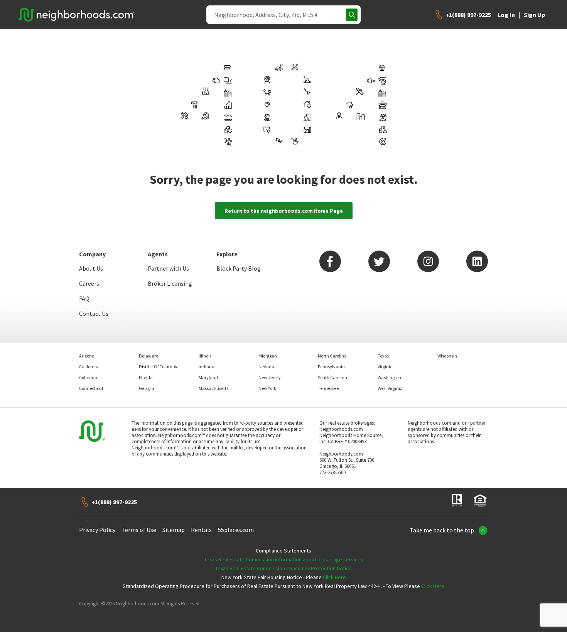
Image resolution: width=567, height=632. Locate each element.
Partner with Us (168, 268)
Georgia (146, 388)
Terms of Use (139, 530)
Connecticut (91, 388)
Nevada (266, 366)
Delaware (148, 356)
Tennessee (328, 388)
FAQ (84, 298)
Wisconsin (447, 356)
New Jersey (269, 377)
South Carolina (332, 377)
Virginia (385, 366)
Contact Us (93, 313)
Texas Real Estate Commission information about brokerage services (283, 559)
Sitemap (173, 530)
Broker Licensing (170, 283)
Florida (146, 377)
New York (267, 388)
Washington (389, 377)
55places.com (236, 530)
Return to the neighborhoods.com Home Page (283, 210)
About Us (91, 268)
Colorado (88, 377)
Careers (89, 283)
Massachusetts (213, 388)
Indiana (206, 366)
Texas (383, 356)
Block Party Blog (238, 268)
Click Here (334, 577)
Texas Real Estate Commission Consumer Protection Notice (283, 568)
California (88, 366)
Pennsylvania (331, 366)
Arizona (86, 356)
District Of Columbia (159, 366)
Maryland (208, 377)
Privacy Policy (97, 530)
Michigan (267, 356)
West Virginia (390, 388)
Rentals (201, 530)
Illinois (205, 356)
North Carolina (332, 356)
